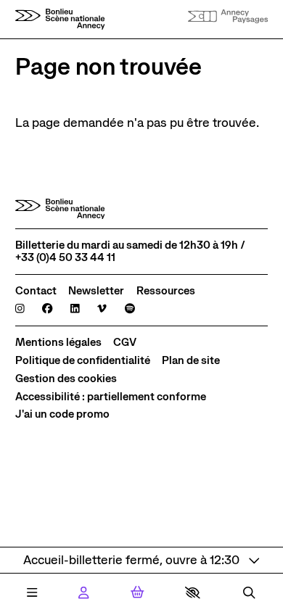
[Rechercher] (249, 593)
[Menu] (32, 593)
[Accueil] (60, 19)
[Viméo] (102, 309)
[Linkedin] (75, 309)
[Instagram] (20, 309)
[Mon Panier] (137, 592)
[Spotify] (130, 309)
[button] (192, 592)
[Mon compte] (83, 593)
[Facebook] (47, 309)
